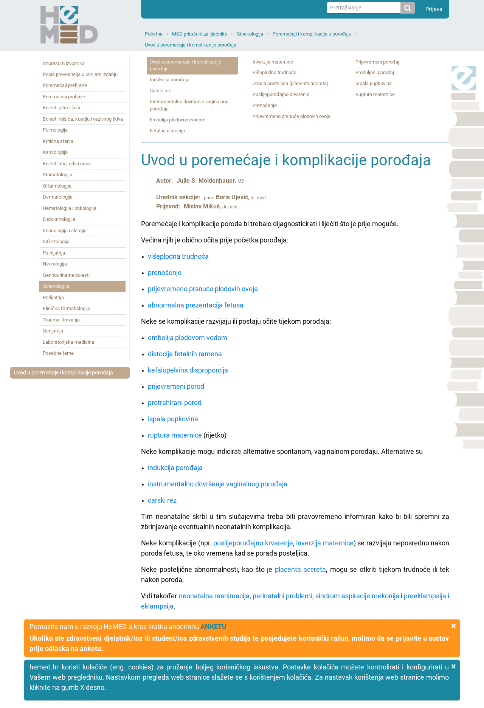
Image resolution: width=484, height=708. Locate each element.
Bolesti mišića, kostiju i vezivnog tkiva (83, 119)
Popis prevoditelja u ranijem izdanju (80, 74)
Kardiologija (55, 152)
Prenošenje (265, 105)
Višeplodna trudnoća (274, 72)
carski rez (162, 500)
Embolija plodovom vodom (177, 120)
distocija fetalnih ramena (185, 354)
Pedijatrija (53, 297)
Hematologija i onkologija (69, 208)
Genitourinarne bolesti (66, 275)
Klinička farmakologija (66, 308)
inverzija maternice (325, 543)
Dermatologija (58, 197)
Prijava (433, 9)
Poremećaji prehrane (65, 85)
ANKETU (213, 626)
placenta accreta (300, 569)
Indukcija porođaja (169, 79)
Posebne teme (58, 353)
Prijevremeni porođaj (377, 62)
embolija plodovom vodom (187, 338)
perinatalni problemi (282, 596)
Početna (154, 34)
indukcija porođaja (175, 468)
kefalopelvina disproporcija (188, 370)
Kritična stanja (58, 141)
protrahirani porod (175, 403)
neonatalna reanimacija (214, 596)
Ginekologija (250, 34)
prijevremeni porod (176, 386)
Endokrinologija (59, 219)
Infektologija (56, 241)
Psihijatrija (54, 253)
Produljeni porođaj (374, 72)
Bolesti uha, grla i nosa (67, 163)
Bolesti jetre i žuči (61, 107)
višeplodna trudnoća (178, 256)
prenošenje (165, 272)
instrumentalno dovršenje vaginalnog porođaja (217, 484)
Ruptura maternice (375, 94)
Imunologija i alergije (65, 230)
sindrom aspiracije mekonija (357, 596)
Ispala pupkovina (373, 83)
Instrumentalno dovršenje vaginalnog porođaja (189, 105)
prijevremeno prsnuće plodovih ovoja (203, 289)
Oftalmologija (57, 186)
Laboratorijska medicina (68, 342)
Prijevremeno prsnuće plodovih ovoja (291, 116)
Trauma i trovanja (61, 320)
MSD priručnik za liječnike (199, 34)
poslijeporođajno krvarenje (253, 543)
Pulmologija (55, 130)
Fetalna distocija (167, 131)
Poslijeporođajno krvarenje (281, 94)
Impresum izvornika (64, 63)
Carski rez (160, 90)
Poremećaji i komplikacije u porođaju (312, 34)
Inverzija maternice (273, 62)
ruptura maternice (175, 435)
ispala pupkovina (173, 419)
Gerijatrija (53, 331)
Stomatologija (57, 174)
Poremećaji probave (64, 96)
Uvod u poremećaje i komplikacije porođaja (190, 45)
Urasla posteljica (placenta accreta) (291, 83)
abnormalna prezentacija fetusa (196, 305)
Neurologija (55, 264)
